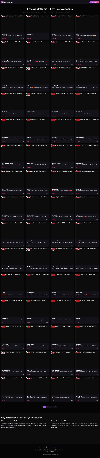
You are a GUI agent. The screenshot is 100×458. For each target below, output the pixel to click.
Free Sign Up (94, 2)
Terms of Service (58, 447)
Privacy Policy (50, 447)
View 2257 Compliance (50, 451)
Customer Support (42, 447)
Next (55, 407)
